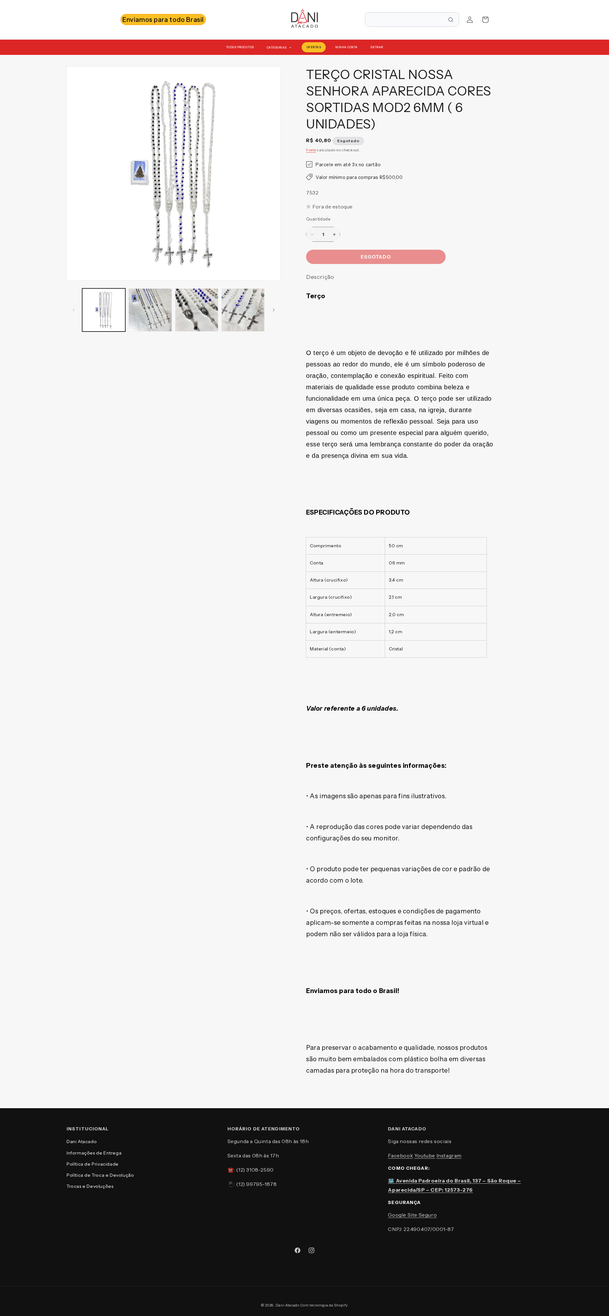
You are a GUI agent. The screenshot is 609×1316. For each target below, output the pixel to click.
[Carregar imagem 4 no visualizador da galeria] (243, 310)
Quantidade (318, 218)
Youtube (424, 1155)
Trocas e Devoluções (90, 1186)
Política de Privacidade (93, 1164)
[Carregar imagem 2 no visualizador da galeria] (150, 310)
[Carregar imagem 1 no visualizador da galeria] (103, 310)
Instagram (449, 1155)
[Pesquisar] (451, 20)
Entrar (376, 47)
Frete (311, 150)
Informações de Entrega (94, 1153)
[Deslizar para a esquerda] (74, 310)
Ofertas (313, 47)
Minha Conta (346, 47)
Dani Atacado (82, 1141)
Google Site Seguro (412, 1215)
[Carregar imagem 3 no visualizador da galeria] (196, 310)
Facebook (400, 1155)
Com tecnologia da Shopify (324, 1305)
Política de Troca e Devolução (100, 1175)
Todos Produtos (240, 47)
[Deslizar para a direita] (274, 310)
